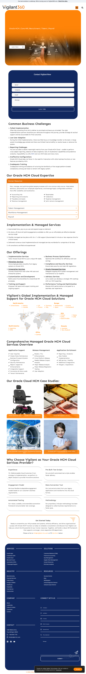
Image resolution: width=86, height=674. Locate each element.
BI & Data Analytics (49, 564)
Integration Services (16, 269)
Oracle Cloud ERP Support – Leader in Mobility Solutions (24, 415)
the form (55, 533)
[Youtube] (14, 641)
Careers (9, 611)
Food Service (10, 589)
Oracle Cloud (10, 557)
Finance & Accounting (49, 555)
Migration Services (15, 262)
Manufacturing (11, 576)
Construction (10, 591)
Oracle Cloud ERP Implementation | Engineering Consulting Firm (24, 452)
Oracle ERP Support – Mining (61, 415)
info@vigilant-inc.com (41, 533)
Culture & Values (11, 607)
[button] (76, 7)
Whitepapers (47, 580)
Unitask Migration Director (50, 582)
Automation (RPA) (11, 562)
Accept (78, 669)
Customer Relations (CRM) (51, 553)
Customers (9, 609)
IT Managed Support (12, 564)
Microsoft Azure (11, 560)
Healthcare (9, 584)
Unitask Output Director (50, 584)
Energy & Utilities (11, 582)
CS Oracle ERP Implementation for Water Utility (61, 451)
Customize (58, 670)
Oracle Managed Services (56, 269)
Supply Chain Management (51, 560)
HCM (32, 154)
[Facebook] (11, 641)
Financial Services (11, 578)
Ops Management (48, 557)
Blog (45, 578)
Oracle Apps (10, 553)
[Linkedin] (7, 641)
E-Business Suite (11, 555)
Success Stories (48, 576)
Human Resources (48, 562)
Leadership (10, 605)
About (8, 603)
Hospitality (9, 587)
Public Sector (10, 580)
